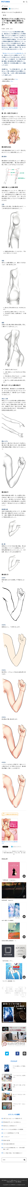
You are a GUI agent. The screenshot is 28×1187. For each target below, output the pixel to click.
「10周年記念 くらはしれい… (9, 880)
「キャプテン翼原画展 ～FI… (8, 981)
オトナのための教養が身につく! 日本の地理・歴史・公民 (14, 1148)
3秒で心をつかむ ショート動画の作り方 (12, 1118)
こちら (16, 79)
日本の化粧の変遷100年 (9, 1144)
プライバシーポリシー (21, 1180)
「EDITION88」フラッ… (7, 960)
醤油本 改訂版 (6, 1140)
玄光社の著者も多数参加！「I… (9, 940)
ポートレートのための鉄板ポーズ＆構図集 (13, 1129)
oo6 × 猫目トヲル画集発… (8, 920)
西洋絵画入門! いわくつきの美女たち (12, 1122)
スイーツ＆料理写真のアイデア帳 (11, 1133)
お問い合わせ (13, 1180)
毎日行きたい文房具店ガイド (10, 1125)
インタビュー (6, 1136)
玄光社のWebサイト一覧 (12, 1181)
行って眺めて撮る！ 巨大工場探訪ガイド (12, 1153)
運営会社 (19, 1181)
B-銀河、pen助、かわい (7, 28)
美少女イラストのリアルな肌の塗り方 (13, 53)
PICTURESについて (6, 1180)
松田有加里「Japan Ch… (8, 900)
